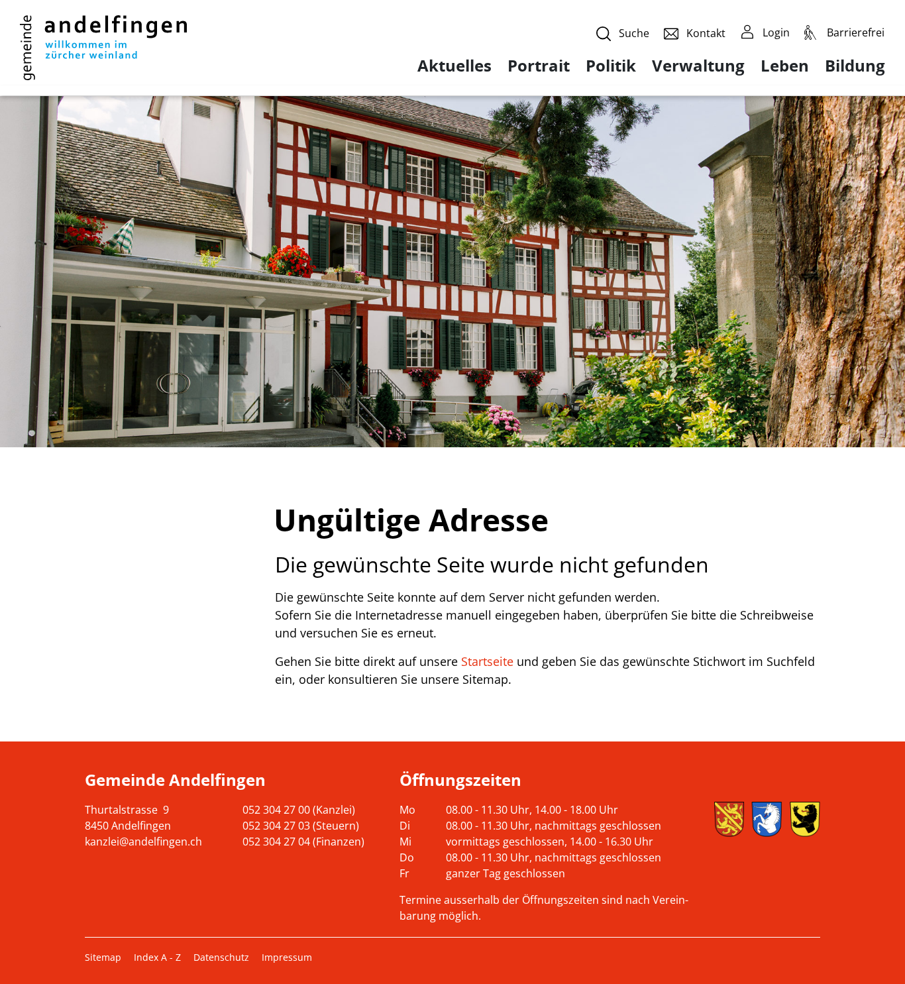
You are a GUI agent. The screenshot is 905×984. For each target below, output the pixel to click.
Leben (785, 65)
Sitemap (103, 957)
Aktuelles (454, 65)
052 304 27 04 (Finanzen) (303, 841)
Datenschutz (221, 957)
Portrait (538, 65)
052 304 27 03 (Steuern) (300, 825)
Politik (611, 65)
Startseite (487, 661)
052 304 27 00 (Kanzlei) (298, 809)
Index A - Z (157, 957)
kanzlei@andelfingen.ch (143, 841)
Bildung (855, 65)
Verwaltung (698, 65)
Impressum (287, 957)
